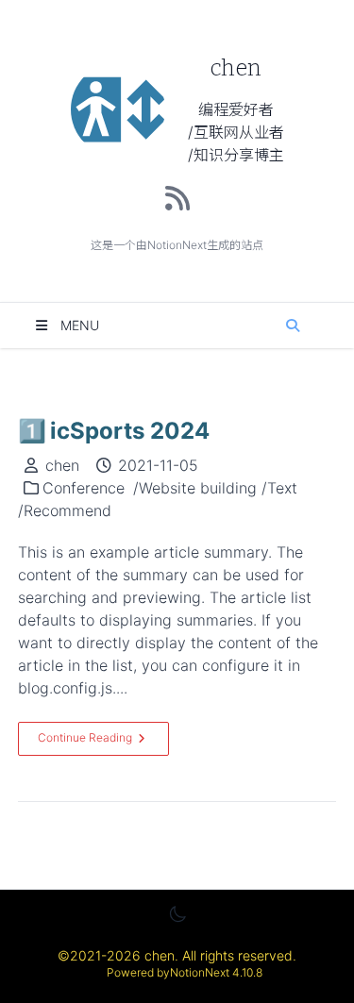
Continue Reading (85, 737)
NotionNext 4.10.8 (216, 972)
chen (62, 465)
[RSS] (177, 198)
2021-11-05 (158, 465)
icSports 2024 (114, 430)
